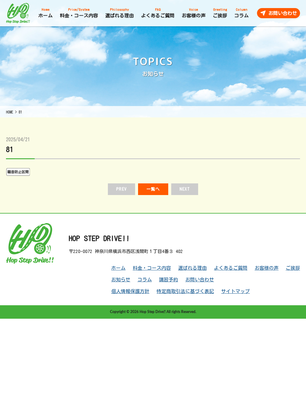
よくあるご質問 (230, 268)
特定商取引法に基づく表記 (185, 291)
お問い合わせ (199, 279)
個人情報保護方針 (130, 291)
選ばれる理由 (192, 268)
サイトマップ (235, 291)
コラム (144, 279)
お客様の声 (267, 268)
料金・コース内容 (152, 268)
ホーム (118, 268)
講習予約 (168, 279)
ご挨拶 (293, 268)
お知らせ (120, 279)
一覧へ (153, 189)
